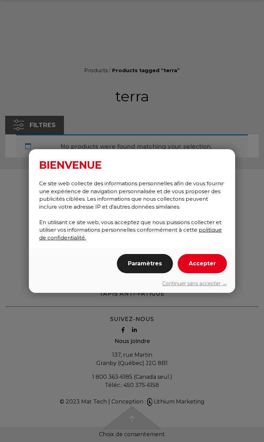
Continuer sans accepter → (194, 283)
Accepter (202, 263)
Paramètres (145, 263)
